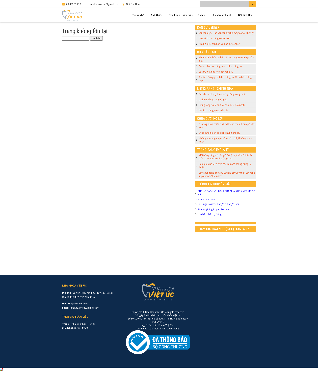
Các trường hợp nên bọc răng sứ (216, 71)
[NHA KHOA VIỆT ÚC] (72, 15)
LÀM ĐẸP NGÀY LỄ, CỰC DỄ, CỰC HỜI (218, 204)
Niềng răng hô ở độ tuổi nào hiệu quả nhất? (222, 104)
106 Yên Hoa (133, 4)
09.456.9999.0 (73, 4)
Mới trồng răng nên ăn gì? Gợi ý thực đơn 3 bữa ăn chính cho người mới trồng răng (226, 157)
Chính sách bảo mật (147, 328)
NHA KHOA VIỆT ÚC (208, 199)
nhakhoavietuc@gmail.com (104, 4)
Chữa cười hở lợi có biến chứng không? (219, 132)
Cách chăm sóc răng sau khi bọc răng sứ (220, 66)
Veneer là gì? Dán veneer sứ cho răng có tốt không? (226, 32)
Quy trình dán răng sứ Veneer (214, 38)
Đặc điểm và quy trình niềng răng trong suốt (222, 94)
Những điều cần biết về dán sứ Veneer (219, 43)
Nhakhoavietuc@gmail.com (84, 307)
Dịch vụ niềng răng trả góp (213, 99)
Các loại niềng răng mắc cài (213, 110)
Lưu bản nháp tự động (209, 214)
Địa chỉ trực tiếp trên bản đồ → (78, 296)
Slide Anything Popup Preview (213, 209)
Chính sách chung (169, 328)
